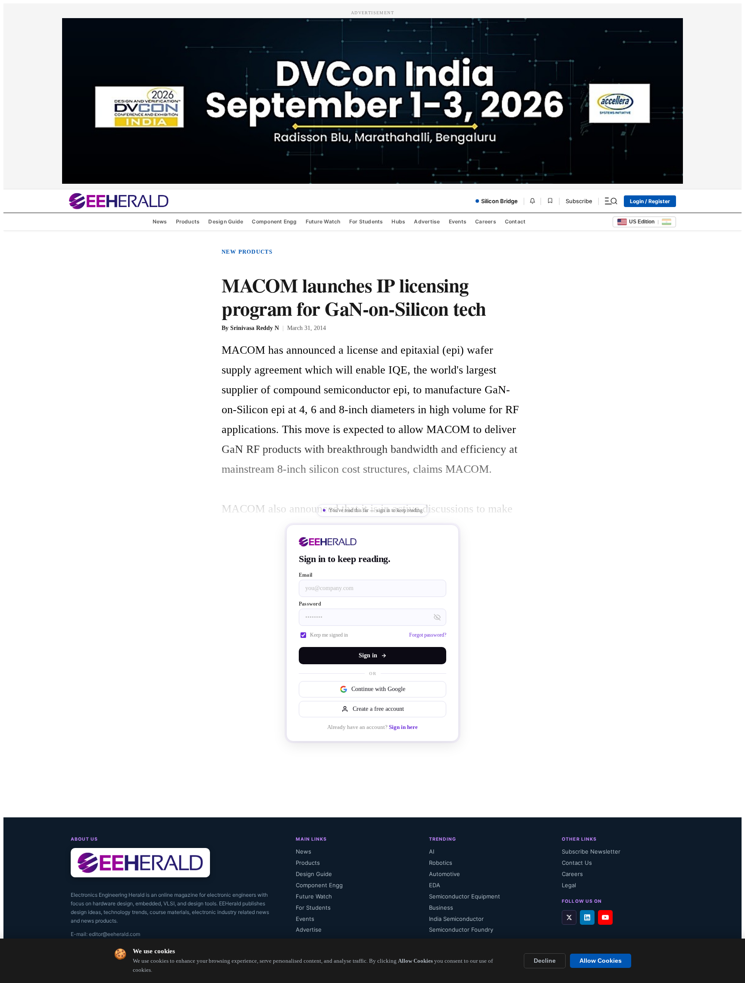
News (160, 221)
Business (441, 907)
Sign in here (403, 727)
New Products (247, 251)
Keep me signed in (329, 635)
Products (188, 221)
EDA (434, 885)
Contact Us (577, 862)
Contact (515, 221)
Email (305, 575)
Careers (485, 221)
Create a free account (378, 709)
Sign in (368, 655)
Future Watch (323, 221)
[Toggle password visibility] (437, 617)
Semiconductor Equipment (464, 896)
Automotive (444, 873)
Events (457, 221)
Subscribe (579, 201)
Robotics (440, 862)
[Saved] (550, 201)
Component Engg (274, 221)
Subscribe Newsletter (591, 851)
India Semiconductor (456, 918)
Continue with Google (378, 689)
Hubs (398, 221)
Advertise (427, 221)
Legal (569, 885)
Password (310, 603)
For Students (366, 221)
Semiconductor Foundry (461, 929)
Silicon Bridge (499, 201)
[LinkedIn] (587, 917)
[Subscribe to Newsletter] (532, 201)
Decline (545, 961)
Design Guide (225, 221)
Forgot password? (427, 635)
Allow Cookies (600, 961)
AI (431, 851)
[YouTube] (605, 917)
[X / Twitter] (569, 917)
